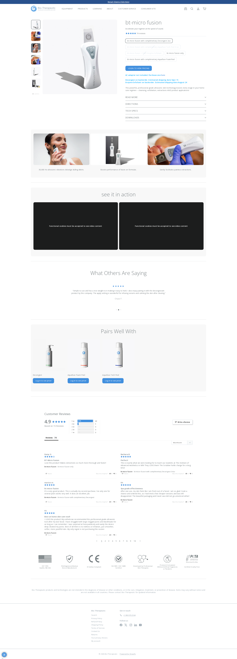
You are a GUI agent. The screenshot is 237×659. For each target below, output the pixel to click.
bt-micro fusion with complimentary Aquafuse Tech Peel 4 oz (153, 47)
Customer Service (127, 8)
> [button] (140, 541)
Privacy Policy (96, 618)
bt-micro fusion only (175, 53)
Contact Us (95, 631)
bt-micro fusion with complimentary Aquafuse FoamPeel (151, 59)
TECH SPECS (131, 110)
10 (135, 541)
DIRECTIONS (131, 104)
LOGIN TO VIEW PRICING (138, 68)
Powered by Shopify (128, 654)
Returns (94, 634)
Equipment (67, 8)
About (110, 8)
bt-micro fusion (50, 466)
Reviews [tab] (49, 437)
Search (94, 615)
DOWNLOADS (132, 117)
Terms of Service (98, 628)
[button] (110, 474)
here (163, 75)
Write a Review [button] (184, 422)
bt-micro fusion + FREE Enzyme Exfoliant (145, 53)
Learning (97, 8)
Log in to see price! (43, 380)
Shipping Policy (97, 625)
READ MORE (131, 97)
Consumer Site (148, 8)
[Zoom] (80, 57)
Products (83, 8)
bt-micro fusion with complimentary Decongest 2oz (149, 41)
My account (95, 641)
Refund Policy (96, 621)
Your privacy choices (99, 638)
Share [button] (50, 474)
